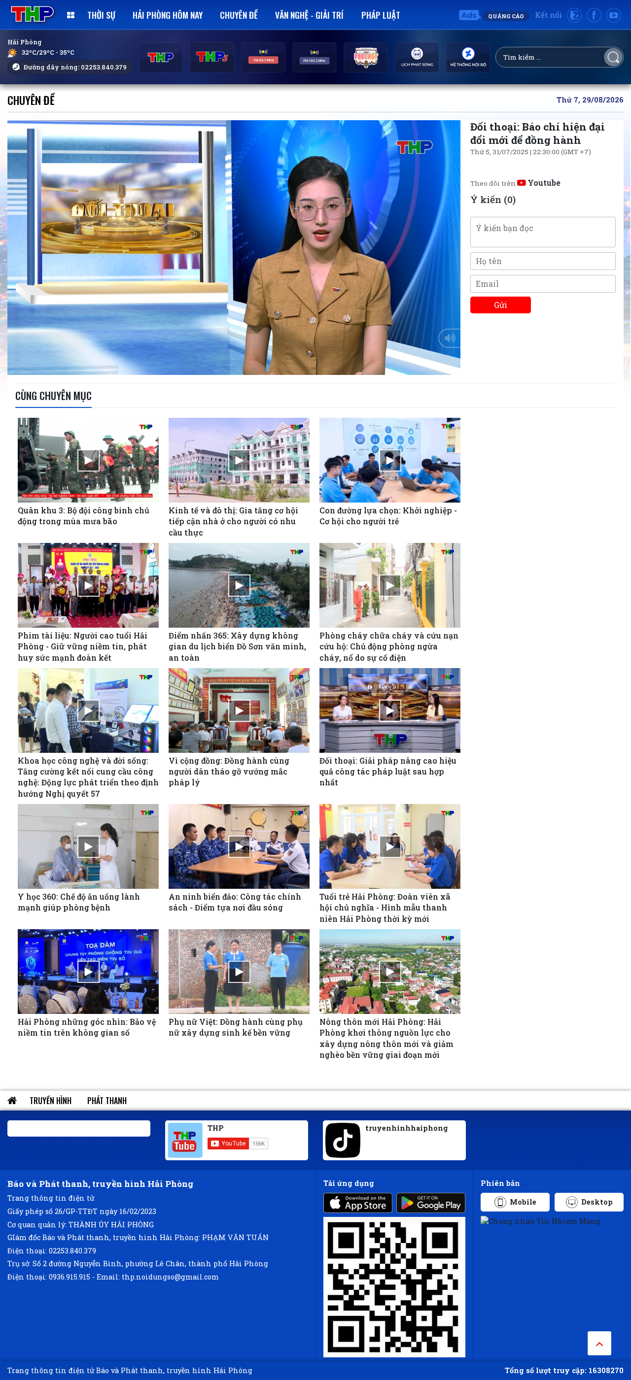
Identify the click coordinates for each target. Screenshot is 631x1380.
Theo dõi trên (515, 183)
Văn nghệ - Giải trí (309, 14)
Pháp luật (380, 14)
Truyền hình (50, 1101)
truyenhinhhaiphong (406, 1128)
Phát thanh (107, 1101)
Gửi (500, 305)
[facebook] (594, 15)
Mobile (523, 1202)
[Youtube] (613, 15)
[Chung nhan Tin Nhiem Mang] (540, 1220)
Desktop (597, 1202)
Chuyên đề (239, 14)
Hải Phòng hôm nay (168, 14)
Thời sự (101, 14)
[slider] (231, 365)
